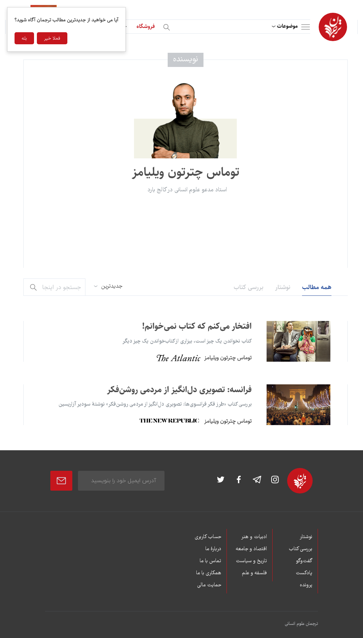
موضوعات (287, 26)
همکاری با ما (208, 573)
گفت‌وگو (304, 561)
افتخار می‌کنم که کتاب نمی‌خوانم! (197, 326)
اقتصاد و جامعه (251, 549)
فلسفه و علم (254, 573)
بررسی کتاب (248, 287)
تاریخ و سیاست (251, 561)
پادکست (304, 573)
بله (24, 38)
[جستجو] (168, 26)
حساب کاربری (208, 537)
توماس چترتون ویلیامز (228, 357)
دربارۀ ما (213, 549)
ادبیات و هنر (254, 537)
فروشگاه (145, 26)
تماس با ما (210, 561)
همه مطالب (316, 287)
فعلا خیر (52, 38)
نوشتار (282, 287)
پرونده (306, 585)
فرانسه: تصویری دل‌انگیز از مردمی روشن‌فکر (179, 389)
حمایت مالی (209, 585)
